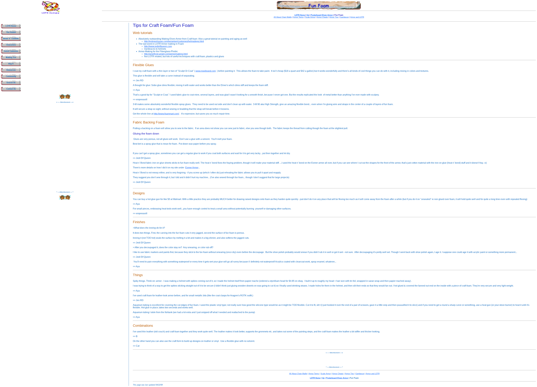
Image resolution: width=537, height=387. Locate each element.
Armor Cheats (322, 17)
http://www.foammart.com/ (166, 114)
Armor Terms (298, 17)
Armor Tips (333, 17)
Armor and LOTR (357, 17)
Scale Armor (310, 17)
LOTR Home (300, 15)
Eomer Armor (191, 167)
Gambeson (344, 17)
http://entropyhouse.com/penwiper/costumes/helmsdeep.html (174, 41)
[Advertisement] (65, 147)
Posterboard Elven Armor (322, 15)
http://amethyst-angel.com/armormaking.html (166, 54)
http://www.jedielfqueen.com (158, 46)
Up (308, 15)
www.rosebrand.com (206, 71)
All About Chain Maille (283, 17)
